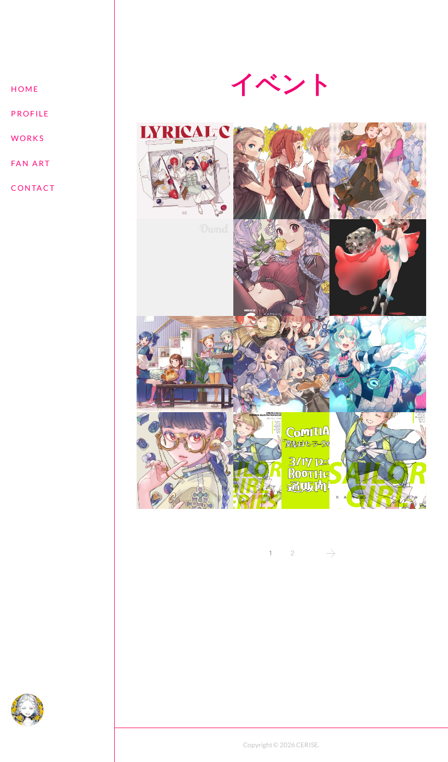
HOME (25, 88)
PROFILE (30, 113)
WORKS (27, 138)
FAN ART (30, 163)
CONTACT (33, 187)
